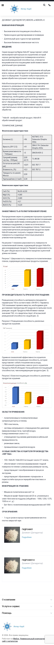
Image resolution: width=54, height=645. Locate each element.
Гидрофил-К (28, 560)
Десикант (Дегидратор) (32, 533)
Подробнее (27, 537)
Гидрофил (27, 529)
